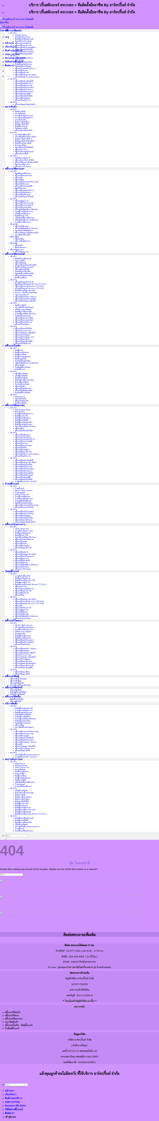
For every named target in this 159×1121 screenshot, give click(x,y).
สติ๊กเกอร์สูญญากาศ (21, 201)
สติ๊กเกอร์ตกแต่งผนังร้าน (23, 43)
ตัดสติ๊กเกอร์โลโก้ (20, 305)
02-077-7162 (73, 951)
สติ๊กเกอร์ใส (14, 224)
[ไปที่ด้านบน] (1, 1080)
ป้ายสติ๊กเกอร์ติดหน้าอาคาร (24, 211)
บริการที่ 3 (13, 79)
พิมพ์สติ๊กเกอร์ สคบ (21, 126)
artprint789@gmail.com (83, 961)
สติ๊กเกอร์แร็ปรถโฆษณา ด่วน (24, 337)
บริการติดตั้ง (11, 703)
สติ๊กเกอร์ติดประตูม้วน (22, 450)
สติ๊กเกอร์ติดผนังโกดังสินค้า (24, 96)
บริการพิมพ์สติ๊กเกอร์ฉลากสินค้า (25, 137)
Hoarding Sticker (21, 35)
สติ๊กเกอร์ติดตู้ (12, 676)
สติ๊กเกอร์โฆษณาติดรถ (22, 339)
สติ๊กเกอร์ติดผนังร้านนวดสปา (24, 87)
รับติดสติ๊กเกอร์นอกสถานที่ (24, 708)
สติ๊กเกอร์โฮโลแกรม (21, 563)
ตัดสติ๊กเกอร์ (19, 350)
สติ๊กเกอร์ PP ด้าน (21, 149)
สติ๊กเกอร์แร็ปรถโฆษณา (23, 335)
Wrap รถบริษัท (20, 261)
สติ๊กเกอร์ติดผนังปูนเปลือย (23, 54)
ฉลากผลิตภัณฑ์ (20, 113)
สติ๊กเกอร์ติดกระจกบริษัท (23, 207)
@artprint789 (64, 967)
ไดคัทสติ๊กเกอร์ (20, 369)
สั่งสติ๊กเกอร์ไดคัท (20, 403)
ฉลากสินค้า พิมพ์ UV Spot (24, 116)
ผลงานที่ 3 (13, 156)
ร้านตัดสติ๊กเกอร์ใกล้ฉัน (22, 361)
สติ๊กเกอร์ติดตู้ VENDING (18, 679)
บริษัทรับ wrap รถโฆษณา (23, 309)
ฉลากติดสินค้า (11, 1022)
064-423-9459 (76, 956)
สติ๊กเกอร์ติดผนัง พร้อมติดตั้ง (24, 81)
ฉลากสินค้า (11, 106)
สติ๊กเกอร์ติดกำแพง (21, 70)
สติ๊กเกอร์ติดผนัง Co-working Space (27, 77)
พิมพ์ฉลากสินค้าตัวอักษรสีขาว (25, 141)
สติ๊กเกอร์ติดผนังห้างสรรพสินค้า (25, 47)
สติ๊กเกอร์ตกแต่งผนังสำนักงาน (25, 68)
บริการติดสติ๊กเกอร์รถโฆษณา (24, 307)
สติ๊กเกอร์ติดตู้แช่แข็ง (17, 683)
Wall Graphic (19, 60)
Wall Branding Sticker (22, 37)
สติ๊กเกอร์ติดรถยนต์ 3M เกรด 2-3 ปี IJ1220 (29, 288)
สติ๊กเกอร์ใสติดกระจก (22, 184)
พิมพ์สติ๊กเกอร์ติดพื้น (21, 420)
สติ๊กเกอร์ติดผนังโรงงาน (22, 100)
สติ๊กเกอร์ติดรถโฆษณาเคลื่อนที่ (25, 301)
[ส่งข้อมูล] (6, 839)
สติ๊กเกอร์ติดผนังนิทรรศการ (24, 83)
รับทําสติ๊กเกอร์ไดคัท (21, 382)
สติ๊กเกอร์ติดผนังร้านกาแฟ (23, 85)
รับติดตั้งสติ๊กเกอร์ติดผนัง (23, 66)
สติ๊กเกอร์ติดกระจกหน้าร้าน (24, 205)
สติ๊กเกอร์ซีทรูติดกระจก (22, 195)
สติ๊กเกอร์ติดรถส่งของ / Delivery (25, 297)
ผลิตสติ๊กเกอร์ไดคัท (21, 374)
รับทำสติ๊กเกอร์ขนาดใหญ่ (23, 41)
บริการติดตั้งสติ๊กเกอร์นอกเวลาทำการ (27, 755)
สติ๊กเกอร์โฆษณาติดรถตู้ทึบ (24, 341)
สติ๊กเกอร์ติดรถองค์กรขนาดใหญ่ (25, 299)
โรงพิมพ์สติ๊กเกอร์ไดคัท (22, 393)
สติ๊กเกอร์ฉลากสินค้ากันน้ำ (24, 130)
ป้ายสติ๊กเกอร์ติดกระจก (22, 222)
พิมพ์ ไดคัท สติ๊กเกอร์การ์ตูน (24, 380)
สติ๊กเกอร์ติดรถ (12, 1015)
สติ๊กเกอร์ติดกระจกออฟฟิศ (23, 186)
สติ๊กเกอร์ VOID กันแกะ (23, 166)
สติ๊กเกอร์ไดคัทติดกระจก (23, 192)
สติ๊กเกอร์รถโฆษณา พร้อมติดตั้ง (25, 333)
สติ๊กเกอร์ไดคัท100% (22, 401)
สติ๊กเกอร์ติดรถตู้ (20, 263)
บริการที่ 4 (13, 102)
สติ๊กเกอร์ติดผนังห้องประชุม (24, 92)
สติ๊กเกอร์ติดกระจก (14, 168)
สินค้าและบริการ (13, 1098)
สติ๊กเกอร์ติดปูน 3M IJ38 (23, 45)
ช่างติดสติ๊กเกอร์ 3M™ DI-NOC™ (26, 481)
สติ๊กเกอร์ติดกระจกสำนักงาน (24, 190)
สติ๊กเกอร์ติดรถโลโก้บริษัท (23, 329)
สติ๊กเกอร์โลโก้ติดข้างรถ (23, 343)
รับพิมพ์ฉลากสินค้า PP (22, 158)
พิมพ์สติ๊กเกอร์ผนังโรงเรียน (23, 62)
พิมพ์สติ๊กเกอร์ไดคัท (21, 378)
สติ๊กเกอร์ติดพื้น (13, 696)
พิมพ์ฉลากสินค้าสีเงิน (22, 124)
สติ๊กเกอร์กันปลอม (21, 541)
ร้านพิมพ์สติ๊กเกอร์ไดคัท (23, 367)
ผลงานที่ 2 (13, 132)
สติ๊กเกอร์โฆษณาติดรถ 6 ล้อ (24, 282)
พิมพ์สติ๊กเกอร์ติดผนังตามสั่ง (24, 39)
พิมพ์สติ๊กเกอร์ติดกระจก (23, 173)
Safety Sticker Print (22, 494)
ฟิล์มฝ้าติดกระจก (20, 188)
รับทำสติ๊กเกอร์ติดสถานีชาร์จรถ (25, 314)
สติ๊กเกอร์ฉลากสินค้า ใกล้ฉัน (24, 160)
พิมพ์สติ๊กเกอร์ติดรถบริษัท (23, 312)
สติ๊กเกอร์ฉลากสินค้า (22, 154)
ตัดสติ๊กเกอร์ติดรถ (21, 278)
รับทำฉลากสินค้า (20, 145)
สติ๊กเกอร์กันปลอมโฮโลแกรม (24, 152)
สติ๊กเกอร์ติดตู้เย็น (15, 681)
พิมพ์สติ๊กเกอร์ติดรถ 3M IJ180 (25, 290)
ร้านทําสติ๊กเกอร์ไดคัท (22, 384)
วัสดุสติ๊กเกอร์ (12, 571)
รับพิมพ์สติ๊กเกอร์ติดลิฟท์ (18, 692)
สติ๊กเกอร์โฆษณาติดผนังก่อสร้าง (25, 104)
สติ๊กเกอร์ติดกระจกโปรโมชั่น (24, 197)
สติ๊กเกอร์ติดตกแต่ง (15, 405)
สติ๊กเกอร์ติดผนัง (13, 30)
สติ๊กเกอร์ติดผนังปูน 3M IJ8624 (25, 75)
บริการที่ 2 (13, 56)
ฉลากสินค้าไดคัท (20, 120)
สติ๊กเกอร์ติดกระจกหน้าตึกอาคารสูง (26, 182)
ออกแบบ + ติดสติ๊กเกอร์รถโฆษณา (26, 293)
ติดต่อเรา (9, 65)
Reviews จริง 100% (15, 1105)
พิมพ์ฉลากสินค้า (20, 111)
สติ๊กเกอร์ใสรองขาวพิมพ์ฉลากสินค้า (27, 162)
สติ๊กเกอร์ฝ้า (19, 178)
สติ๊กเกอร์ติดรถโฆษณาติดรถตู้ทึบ (26, 265)
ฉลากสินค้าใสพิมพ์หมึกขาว (24, 118)
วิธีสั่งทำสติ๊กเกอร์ (14, 61)
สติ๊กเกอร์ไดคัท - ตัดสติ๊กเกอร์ (19, 1025)
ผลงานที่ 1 (13, 109)
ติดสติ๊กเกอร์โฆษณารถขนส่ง (24, 267)
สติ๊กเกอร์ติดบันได (21, 448)
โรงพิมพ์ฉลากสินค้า (21, 128)
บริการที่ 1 (13, 33)
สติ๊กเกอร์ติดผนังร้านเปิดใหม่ (24, 52)
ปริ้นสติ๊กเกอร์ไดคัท (21, 376)
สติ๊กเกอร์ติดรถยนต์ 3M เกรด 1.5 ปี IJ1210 (29, 286)
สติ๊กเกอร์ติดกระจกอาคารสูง (24, 203)
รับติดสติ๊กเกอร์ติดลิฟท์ (17, 694)
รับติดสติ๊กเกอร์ (12, 1028)
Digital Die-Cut (20, 397)
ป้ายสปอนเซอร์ (20, 493)
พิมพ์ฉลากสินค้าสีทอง (22, 122)
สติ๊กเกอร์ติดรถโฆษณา (22, 324)
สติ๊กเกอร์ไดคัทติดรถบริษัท (23, 276)
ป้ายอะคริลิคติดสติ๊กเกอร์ (23, 501)
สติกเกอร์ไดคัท (20, 386)
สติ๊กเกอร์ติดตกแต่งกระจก (23, 175)
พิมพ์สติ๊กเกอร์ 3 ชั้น (21, 216)
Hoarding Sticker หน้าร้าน (24, 58)
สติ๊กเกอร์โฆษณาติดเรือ (22, 560)
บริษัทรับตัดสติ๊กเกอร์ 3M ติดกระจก (26, 220)
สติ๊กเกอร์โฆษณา (14, 620)
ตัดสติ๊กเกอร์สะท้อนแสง (23, 357)
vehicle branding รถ (22, 295)
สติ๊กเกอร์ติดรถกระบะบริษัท (24, 318)
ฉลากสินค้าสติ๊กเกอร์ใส (22, 135)
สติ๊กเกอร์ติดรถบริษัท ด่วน (23, 322)
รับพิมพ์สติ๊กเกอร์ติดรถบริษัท (24, 273)
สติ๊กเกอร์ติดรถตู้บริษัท (22, 269)
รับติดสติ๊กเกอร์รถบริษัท (22, 271)
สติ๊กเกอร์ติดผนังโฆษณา (23, 98)
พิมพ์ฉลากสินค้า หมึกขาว (23, 139)
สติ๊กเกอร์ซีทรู (19, 180)
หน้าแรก (9, 43)
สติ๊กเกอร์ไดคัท (12, 345)
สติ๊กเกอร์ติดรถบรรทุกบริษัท (24, 320)
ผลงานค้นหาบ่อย (13, 759)
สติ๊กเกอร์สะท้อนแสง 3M (23, 608)
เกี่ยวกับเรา (11, 46)
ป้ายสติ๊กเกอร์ (12, 483)
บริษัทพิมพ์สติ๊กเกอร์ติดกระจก (25, 218)
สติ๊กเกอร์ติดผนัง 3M (21, 73)
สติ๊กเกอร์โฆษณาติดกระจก (23, 520)
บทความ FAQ (12, 54)
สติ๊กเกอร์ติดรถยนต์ (15, 254)
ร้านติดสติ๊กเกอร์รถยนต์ (22, 316)
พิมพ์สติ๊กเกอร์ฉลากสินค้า (23, 143)
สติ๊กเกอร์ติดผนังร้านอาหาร (24, 90)
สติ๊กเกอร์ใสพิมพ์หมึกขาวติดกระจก (26, 209)
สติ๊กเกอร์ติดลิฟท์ (13, 687)
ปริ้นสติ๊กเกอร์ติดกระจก (22, 214)
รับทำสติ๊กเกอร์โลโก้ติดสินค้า (24, 147)
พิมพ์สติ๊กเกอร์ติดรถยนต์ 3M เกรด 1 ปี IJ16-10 (30, 284)
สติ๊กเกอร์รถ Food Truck (23, 331)
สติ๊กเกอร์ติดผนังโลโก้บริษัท (24, 50)
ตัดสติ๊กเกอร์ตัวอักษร (22, 352)
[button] (7, 37)
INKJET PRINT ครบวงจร (23, 491)
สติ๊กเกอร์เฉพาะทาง (15, 524)
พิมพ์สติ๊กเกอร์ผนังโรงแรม (23, 64)
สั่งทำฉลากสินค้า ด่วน (22, 164)
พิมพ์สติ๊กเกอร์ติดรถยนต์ (23, 259)
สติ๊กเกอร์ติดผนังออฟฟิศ (23, 94)
